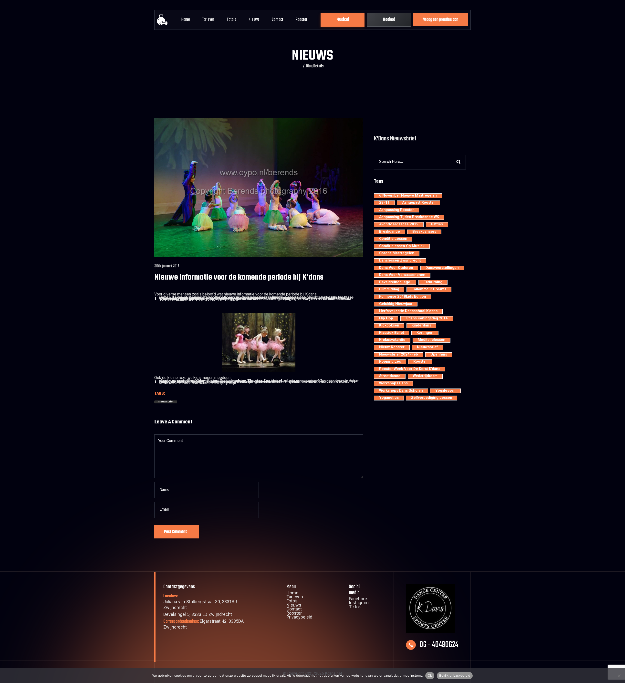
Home (185, 19)
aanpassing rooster (396, 210)
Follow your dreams (429, 289)
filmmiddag (389, 289)
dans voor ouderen (396, 268)
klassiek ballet (391, 333)
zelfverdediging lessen (431, 398)
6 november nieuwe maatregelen (408, 195)
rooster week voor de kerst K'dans (409, 369)
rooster (420, 361)
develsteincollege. (395, 282)
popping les (390, 361)
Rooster (301, 19)
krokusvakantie (392, 340)
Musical (342, 19)
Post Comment (175, 531)
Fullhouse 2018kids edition (402, 296)
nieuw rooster (392, 347)
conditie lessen (393, 239)
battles (437, 224)
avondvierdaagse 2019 (398, 224)
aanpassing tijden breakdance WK (409, 217)
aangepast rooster (418, 202)
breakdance (389, 232)
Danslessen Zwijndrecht (400, 260)
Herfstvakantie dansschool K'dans (408, 311)
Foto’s (231, 19)
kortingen (425, 333)
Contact (277, 19)
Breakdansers (424, 232)
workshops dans (393, 383)
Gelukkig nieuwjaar (395, 304)
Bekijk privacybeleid (454, 675)
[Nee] (618, 675)
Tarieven (208, 19)
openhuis (438, 354)
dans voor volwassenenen (402, 275)
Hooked (389, 19)
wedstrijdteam (425, 376)
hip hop (386, 318)
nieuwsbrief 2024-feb (398, 354)
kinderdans (421, 325)
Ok (430, 675)
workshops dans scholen (401, 391)
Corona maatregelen (396, 253)
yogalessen (445, 391)
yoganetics (389, 398)
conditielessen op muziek (402, 246)
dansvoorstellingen (442, 268)
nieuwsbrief (166, 401)
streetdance (389, 376)
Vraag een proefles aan (440, 19)
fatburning (433, 282)
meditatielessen (431, 340)
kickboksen (389, 325)
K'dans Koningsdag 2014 (427, 318)
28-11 (384, 202)
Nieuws (254, 19)
